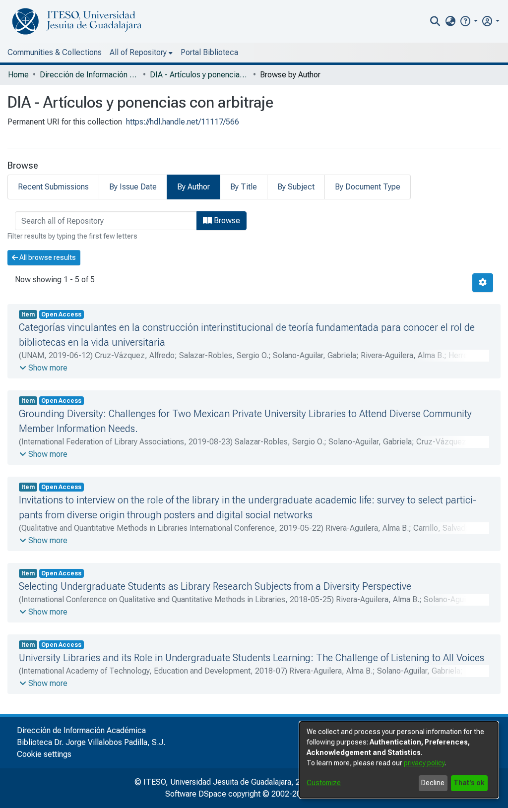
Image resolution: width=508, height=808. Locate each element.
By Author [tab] (193, 186)
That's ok (469, 783)
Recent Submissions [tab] (53, 186)
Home (18, 74)
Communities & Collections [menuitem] (54, 52)
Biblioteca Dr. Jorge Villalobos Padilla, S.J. (91, 742)
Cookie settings (44, 754)
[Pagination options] (482, 282)
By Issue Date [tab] (133, 186)
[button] (468, 21)
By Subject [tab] (296, 186)
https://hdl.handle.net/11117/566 (182, 121)
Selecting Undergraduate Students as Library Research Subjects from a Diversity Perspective (215, 586)
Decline (432, 783)
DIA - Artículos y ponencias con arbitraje (199, 74)
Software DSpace (195, 794)
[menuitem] (450, 21)
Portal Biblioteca (209, 52)
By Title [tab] (243, 186)
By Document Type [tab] (367, 186)
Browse (226, 220)
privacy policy (424, 763)
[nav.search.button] (435, 21)
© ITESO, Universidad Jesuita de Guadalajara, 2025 (224, 782)
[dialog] (399, 760)
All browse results (47, 257)
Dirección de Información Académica (89, 74)
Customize (324, 783)
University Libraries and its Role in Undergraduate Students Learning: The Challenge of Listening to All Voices (251, 658)
